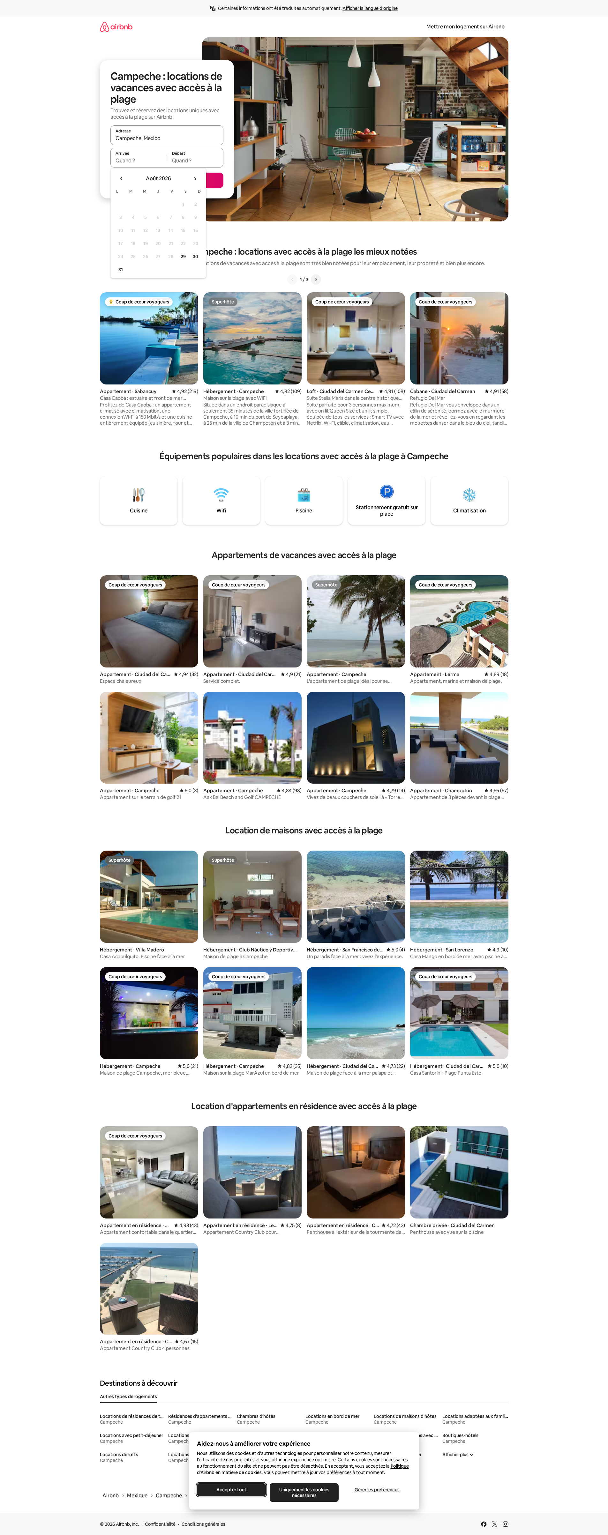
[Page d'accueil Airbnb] (116, 27)
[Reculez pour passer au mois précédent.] (122, 179)
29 (183, 256)
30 (195, 256)
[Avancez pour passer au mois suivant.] (195, 179)
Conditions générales (203, 1524)
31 (120, 269)
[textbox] (139, 160)
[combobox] (167, 138)
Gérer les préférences (376, 1490)
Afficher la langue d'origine (370, 8)
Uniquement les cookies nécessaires (304, 1492)
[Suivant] (316, 279)
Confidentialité (160, 1524)
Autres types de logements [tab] (128, 1396)
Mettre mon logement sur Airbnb (465, 26)
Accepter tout (231, 1490)
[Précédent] (292, 279)
